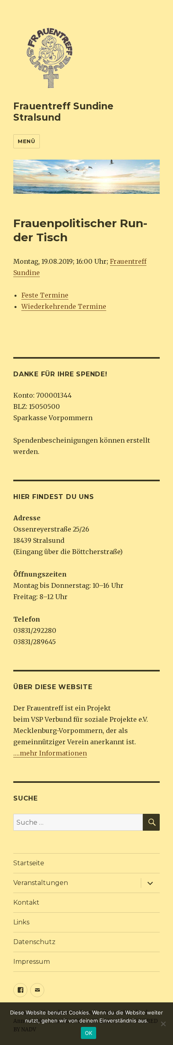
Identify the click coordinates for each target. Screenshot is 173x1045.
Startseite (28, 863)
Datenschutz (34, 942)
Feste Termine (44, 295)
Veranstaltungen (40, 883)
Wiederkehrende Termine (63, 306)
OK (89, 1033)
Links (21, 922)
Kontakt (26, 902)
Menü (26, 141)
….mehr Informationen (50, 753)
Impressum (31, 961)
